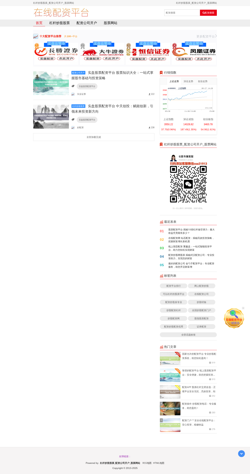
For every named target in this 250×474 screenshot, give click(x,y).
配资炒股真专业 (173, 302)
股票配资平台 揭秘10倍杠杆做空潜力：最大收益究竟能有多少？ (191, 231)
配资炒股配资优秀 (173, 326)
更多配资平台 (205, 36)
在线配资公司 (201, 294)
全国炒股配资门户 (201, 310)
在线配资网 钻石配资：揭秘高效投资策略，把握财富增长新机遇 (191, 239)
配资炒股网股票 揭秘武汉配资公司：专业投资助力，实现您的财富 (191, 256)
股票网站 (110, 23)
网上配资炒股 (201, 285)
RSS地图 (147, 462)
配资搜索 (209, 12)
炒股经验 (201, 302)
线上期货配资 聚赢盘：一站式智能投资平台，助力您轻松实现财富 (190, 248)
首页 (39, 23)
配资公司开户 (87, 23)
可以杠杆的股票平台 (173, 294)
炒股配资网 (174, 318)
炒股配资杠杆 (173, 310)
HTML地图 (158, 462)
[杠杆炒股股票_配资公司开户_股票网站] (61, 13)
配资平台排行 (173, 285)
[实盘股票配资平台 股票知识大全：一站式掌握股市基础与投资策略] (51, 82)
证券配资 (201, 326)
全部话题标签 (188, 334)
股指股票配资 (201, 318)
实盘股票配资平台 (87, 86)
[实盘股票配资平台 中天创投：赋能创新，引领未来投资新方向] (51, 116)
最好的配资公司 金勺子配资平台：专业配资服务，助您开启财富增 (191, 265)
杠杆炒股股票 (59, 23)
